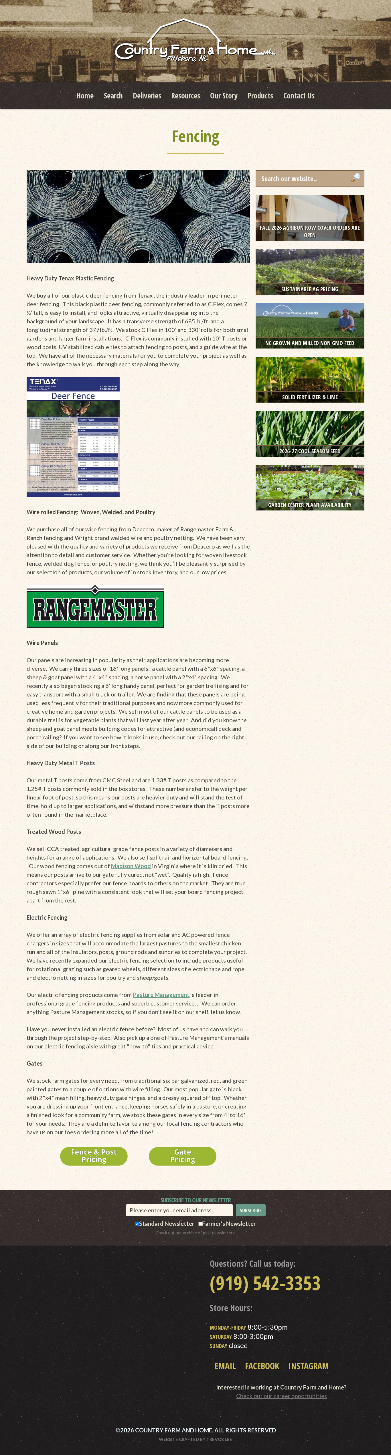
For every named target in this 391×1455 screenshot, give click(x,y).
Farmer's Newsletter (229, 1223)
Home (85, 95)
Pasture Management (161, 994)
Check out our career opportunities (281, 1395)
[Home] (196, 40)
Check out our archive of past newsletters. (196, 1232)
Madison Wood (131, 865)
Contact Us (299, 95)
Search (113, 95)
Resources (185, 95)
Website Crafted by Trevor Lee (195, 1439)
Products (260, 95)
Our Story (224, 95)
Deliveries (147, 95)
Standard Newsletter (166, 1223)
